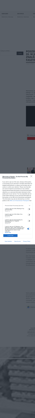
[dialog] (17, 209)
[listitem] (17, 205)
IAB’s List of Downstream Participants (19, 200)
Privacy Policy (26, 241)
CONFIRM (10, 235)
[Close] (31, 176)
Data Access (17, 241)
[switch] (28, 209)
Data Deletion (8, 241)
